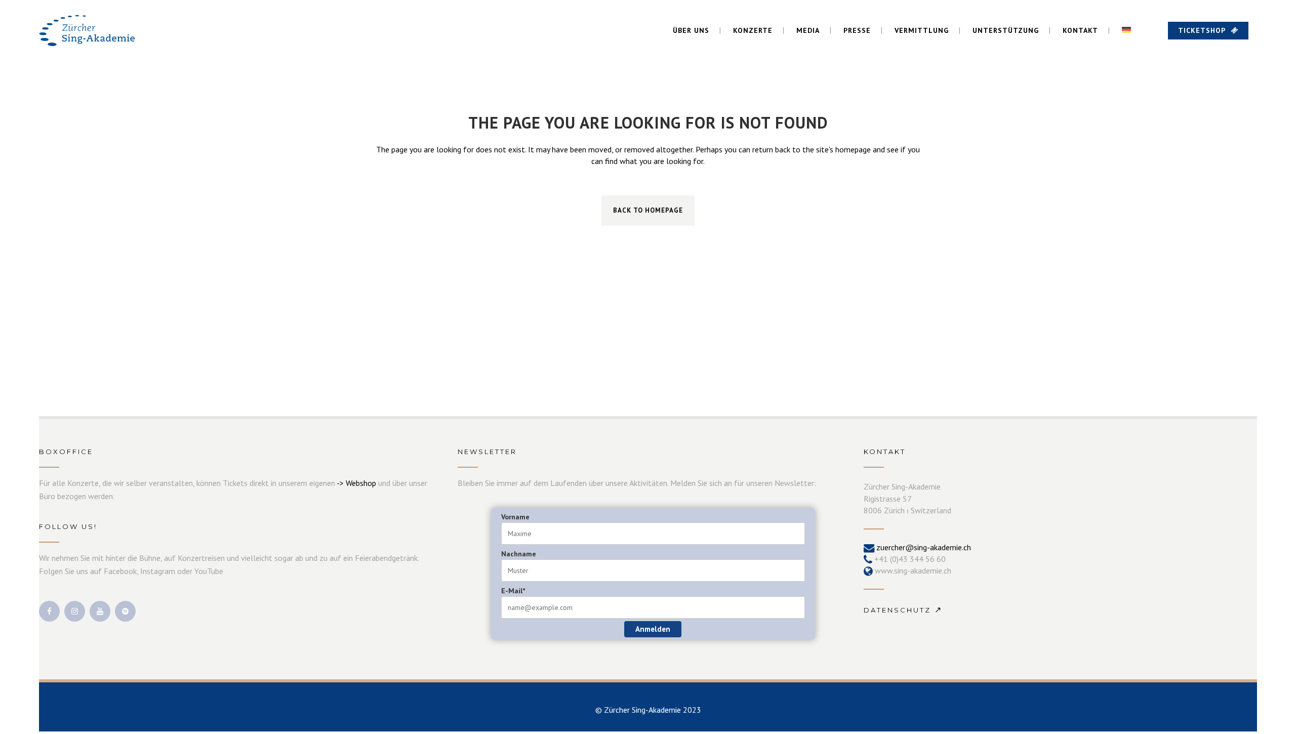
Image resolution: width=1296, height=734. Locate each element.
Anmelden (652, 629)
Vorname (515, 516)
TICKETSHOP (1202, 30)
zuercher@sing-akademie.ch (923, 547)
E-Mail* (513, 590)
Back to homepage (648, 210)
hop (369, 483)
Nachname (518, 553)
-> (341, 483)
